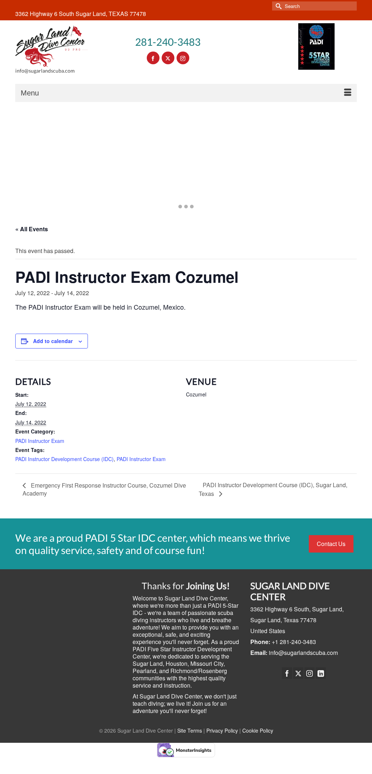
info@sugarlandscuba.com (303, 652)
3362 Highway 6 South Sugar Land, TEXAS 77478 (80, 13)
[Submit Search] (277, 6)
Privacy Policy (222, 730)
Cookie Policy (257, 730)
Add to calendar (53, 341)
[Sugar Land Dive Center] (51, 46)
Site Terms (189, 730)
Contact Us (331, 543)
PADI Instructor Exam (39, 440)
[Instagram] (309, 673)
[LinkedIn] (321, 673)
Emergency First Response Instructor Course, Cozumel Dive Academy (104, 489)
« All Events (31, 229)
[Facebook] (287, 673)
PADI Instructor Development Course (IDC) (64, 459)
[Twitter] (298, 673)
